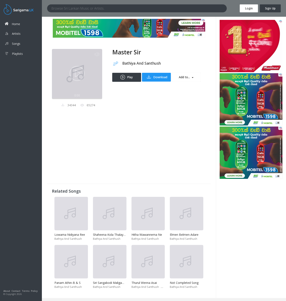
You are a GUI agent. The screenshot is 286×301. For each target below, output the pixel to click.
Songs (16, 44)
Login (249, 8)
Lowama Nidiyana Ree (69, 235)
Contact (16, 290)
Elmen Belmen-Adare (184, 235)
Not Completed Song (184, 283)
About (6, 290)
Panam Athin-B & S (67, 283)
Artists (16, 34)
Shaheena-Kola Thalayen (110, 235)
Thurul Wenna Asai (144, 283)
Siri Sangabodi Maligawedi (110, 283)
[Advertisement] (129, 149)
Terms (26, 290)
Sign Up (270, 8)
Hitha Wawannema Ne (146, 235)
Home (16, 24)
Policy (34, 290)
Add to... (185, 77)
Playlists (17, 54)
